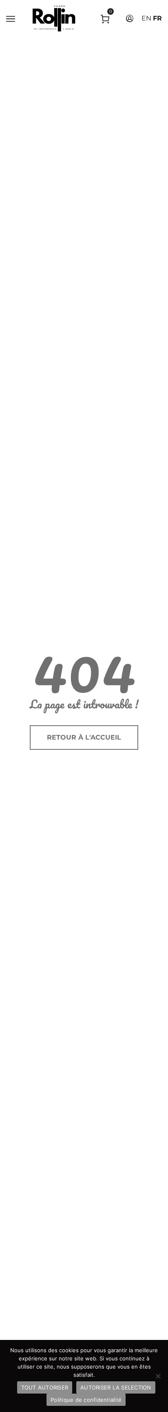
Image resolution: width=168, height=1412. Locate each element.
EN (146, 18)
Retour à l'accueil (84, 737)
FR (157, 18)
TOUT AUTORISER (45, 1387)
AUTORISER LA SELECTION (115, 1387)
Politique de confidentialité (86, 1399)
